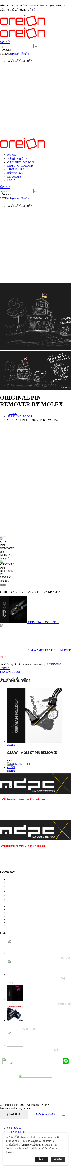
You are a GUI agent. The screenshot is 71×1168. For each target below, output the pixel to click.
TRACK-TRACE (17, 168)
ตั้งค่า (11, 1152)
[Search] (35, 46)
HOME (11, 154)
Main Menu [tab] (14, 1128)
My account (14, 176)
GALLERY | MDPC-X (20, 162)
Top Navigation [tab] (16, 1131)
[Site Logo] (23, 148)
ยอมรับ (58, 1159)
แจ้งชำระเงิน (15, 172)
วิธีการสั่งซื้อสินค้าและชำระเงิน (36, 1084)
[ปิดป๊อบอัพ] (64, 1137)
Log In (11, 179)
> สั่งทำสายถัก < (17, 158)
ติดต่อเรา (35, 1097)
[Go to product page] (22, 765)
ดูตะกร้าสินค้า (20, 53)
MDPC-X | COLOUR (20, 165)
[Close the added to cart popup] (63, 1115)
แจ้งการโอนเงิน (35, 1088)
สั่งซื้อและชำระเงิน (45, 1114)
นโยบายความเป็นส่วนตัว (35, 1093)
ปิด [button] (35, 9)
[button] (5, 42)
